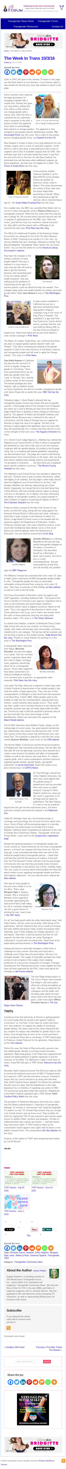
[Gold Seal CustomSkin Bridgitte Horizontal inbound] (33, 48)
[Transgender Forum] (33, 11)
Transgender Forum (48, 21)
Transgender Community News (28, 1262)
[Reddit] (32, 72)
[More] (51, 72)
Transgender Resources (25, 26)
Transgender (53, 1255)
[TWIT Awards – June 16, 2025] (43, 1178)
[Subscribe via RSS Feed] (8, 1328)
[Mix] (38, 72)
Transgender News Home (21, 21)
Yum (29, 1235)
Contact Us (57, 26)
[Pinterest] (26, 72)
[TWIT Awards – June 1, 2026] (16, 1201)
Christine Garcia (17, 1252)
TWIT (6, 1258)
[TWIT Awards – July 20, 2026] (16, 1178)
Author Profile (39, 1271)
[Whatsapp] (44, 72)
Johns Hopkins (42, 1252)
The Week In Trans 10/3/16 (29, 58)
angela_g (7, 62)
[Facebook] (7, 72)
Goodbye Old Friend (15, 1347)
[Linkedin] (19, 72)
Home (6, 51)
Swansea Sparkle (38, 1255)
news (12, 1255)
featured (30, 1252)
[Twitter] (13, 72)
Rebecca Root (22, 1255)
